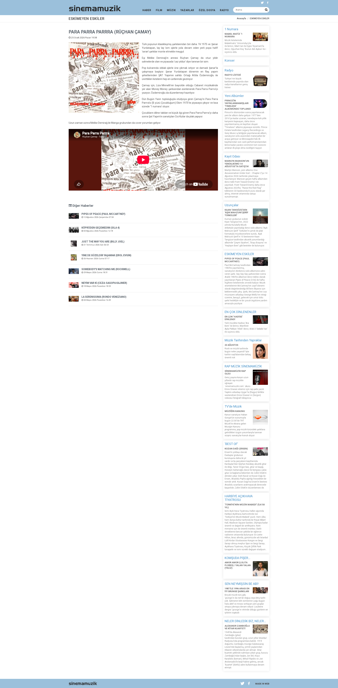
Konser (230, 60)
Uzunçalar (232, 205)
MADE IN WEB (262, 684)
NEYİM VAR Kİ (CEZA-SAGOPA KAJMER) (104, 283)
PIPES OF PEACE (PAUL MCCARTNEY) (103, 214)
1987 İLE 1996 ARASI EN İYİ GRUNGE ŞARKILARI (237, 590)
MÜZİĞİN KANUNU (235, 411)
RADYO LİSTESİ (233, 75)
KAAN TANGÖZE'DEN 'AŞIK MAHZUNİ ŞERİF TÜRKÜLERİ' (236, 213)
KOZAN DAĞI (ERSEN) (236, 448)
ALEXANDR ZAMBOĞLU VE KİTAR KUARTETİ (237, 627)
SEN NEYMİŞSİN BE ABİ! (242, 584)
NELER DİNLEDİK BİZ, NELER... (245, 621)
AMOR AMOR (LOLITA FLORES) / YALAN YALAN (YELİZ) (238, 565)
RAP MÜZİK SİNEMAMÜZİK (243, 366)
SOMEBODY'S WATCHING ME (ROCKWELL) (106, 269)
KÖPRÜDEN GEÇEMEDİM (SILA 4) (101, 227)
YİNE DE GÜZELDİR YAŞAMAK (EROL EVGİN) (106, 255)
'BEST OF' (231, 444)
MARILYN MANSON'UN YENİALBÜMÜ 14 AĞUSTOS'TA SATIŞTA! (237, 164)
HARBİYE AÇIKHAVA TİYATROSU (239, 498)
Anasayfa (241, 18)
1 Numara (231, 29)
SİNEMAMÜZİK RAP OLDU (235, 372)
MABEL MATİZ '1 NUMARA (233, 35)
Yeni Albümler (234, 96)
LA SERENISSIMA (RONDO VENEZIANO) (104, 296)
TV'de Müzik (233, 406)
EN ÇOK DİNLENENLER (240, 312)
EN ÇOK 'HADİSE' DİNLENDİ (234, 318)
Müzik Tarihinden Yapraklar (243, 340)
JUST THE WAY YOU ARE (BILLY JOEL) (103, 241)
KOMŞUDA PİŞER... (237, 558)
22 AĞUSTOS (231, 345)
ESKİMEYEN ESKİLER (259, 18)
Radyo (229, 70)
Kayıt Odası (232, 156)
